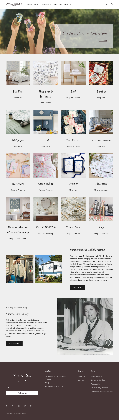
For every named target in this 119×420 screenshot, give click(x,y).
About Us (67, 4)
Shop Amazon (45, 103)
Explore (77, 288)
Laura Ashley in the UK (54, 386)
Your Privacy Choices (99, 388)
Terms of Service (98, 380)
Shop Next (73, 190)
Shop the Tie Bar (73, 146)
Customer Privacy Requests (102, 391)
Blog (47, 383)
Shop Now (103, 40)
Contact (81, 380)
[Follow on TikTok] (31, 405)
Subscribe (22, 393)
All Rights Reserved (21, 413)
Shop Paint (45, 146)
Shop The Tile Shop (45, 233)
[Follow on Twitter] (13, 405)
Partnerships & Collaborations (51, 4)
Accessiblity (96, 384)
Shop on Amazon (32, 4)
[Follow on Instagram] (19, 405)
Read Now (14, 344)
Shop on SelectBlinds (17, 238)
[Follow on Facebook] (7, 405)
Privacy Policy (96, 376)
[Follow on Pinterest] (25, 405)
